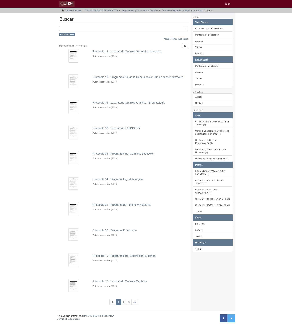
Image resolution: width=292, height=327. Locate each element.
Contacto (61, 318)
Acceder (199, 96)
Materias (199, 53)
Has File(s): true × (67, 34)
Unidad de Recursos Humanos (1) (211, 158)
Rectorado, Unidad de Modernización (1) (205, 141)
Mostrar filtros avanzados (176, 38)
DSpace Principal (73, 10)
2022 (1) (199, 236)
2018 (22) (200, 223)
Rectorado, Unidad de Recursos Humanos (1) (210, 151)
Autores (199, 40)
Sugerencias (74, 318)
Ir (185, 28)
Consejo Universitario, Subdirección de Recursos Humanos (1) (212, 132)
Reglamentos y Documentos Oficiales (140, 10)
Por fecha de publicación (207, 34)
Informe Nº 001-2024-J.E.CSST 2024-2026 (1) (210, 173)
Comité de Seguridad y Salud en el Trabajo (182, 10)
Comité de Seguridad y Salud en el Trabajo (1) (212, 123)
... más (198, 211)
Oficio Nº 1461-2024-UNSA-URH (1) (212, 198)
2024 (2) (199, 230)
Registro (199, 102)
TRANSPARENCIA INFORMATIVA (101, 10)
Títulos (198, 47)
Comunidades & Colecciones (209, 28)
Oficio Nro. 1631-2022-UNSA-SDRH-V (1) (209, 182)
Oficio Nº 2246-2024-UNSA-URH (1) (212, 205)
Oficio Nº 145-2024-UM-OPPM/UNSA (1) (206, 191)
